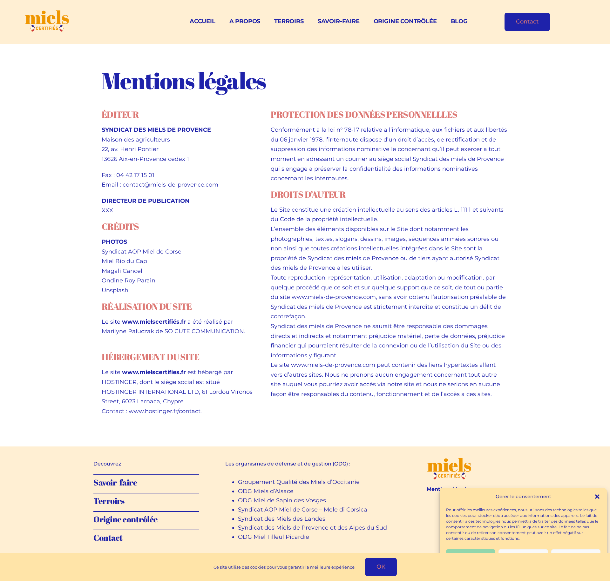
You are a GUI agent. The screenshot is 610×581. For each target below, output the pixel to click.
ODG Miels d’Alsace (266, 491)
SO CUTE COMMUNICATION (204, 331)
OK (380, 566)
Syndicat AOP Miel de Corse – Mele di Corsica (302, 509)
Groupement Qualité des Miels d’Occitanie (299, 482)
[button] (597, 496)
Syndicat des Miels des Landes (281, 518)
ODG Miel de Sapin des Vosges (282, 500)
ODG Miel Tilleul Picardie (273, 536)
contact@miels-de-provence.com (170, 184)
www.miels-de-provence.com (334, 297)
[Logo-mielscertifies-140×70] (449, 460)
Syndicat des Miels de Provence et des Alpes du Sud (312, 527)
